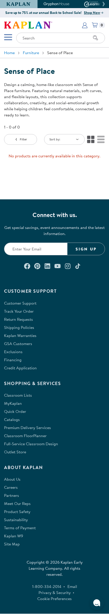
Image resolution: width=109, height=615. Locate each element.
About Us (12, 479)
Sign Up (86, 249)
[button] (103, 4)
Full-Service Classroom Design (31, 444)
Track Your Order (19, 311)
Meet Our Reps (17, 503)
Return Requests (18, 319)
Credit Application (20, 368)
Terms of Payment (20, 528)
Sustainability (16, 519)
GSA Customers (18, 343)
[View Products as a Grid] (91, 139)
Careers (11, 487)
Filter (23, 139)
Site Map (12, 544)
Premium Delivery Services (27, 427)
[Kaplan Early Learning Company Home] (28, 24)
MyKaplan (13, 403)
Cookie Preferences (54, 598)
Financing (13, 360)
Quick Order (15, 411)
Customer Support (20, 303)
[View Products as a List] (101, 139)
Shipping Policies (19, 327)
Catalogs (12, 419)
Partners (11, 495)
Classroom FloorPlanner (25, 435)
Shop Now (92, 12)
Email (72, 586)
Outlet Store (15, 452)
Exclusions (13, 351)
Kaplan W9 (13, 536)
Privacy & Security (55, 592)
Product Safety (17, 511)
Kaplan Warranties (20, 335)
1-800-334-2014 (46, 586)
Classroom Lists (18, 395)
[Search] (95, 38)
